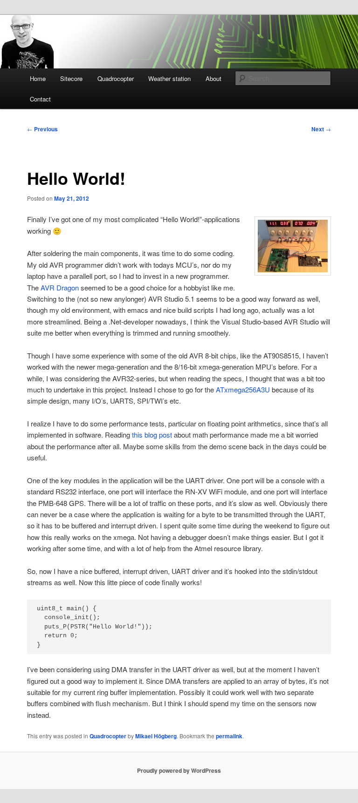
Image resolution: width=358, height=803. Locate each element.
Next (321, 129)
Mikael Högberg (156, 736)
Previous (42, 129)
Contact (40, 98)
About (213, 78)
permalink (229, 736)
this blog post (152, 434)
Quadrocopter (115, 78)
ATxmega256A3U (243, 389)
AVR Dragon (60, 287)
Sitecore (71, 78)
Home (38, 78)
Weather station (169, 78)
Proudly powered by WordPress (179, 770)
